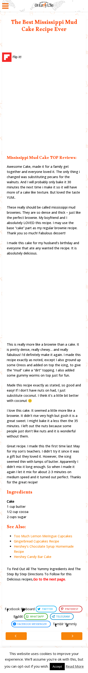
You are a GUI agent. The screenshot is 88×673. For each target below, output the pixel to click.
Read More (75, 666)
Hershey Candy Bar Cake (32, 556)
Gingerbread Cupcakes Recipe (36, 541)
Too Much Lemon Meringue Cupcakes (43, 536)
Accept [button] (57, 666)
